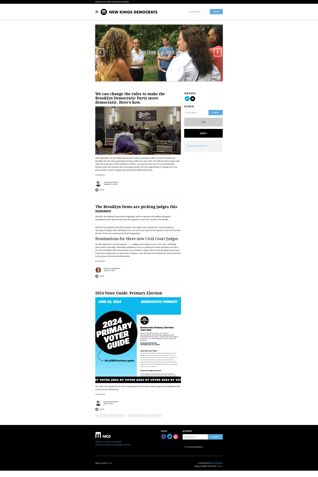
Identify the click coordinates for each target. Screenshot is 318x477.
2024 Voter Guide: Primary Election (128, 293)
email (109, 463)
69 (152, 416)
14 (143, 416)
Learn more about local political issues (113, 445)
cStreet (220, 466)
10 (126, 416)
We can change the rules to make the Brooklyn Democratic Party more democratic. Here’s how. (130, 98)
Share (101, 189)
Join (203, 122)
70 (156, 416)
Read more (100, 175)
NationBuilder (216, 463)
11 (130, 416)
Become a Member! (159, 52)
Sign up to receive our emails (108, 442)
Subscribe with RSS (198, 146)
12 (134, 416)
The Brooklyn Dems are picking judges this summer (136, 209)
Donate (203, 133)
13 (139, 416)
